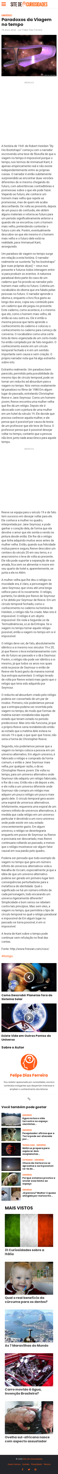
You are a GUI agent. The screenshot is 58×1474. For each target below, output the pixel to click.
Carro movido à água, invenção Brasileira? (23, 1391)
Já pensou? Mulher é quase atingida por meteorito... (39, 1194)
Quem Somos (14, 1464)
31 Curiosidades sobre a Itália (24, 1252)
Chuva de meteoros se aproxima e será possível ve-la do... (37, 1165)
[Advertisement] (29, 114)
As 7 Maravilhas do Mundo (26, 1345)
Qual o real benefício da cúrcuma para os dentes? (26, 1299)
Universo (6, 15)
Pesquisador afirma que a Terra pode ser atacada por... (38, 1136)
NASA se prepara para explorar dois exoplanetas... (35, 1151)
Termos (47, 1464)
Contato (25, 1464)
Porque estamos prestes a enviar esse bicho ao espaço (38, 1180)
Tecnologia (28, 1145)
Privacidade (36, 1464)
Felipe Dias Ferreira (32, 29)
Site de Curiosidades (32, 1459)
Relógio (8, 956)
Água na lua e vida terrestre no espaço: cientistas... (35, 1121)
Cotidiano (27, 1160)
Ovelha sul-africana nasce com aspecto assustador (27, 1439)
